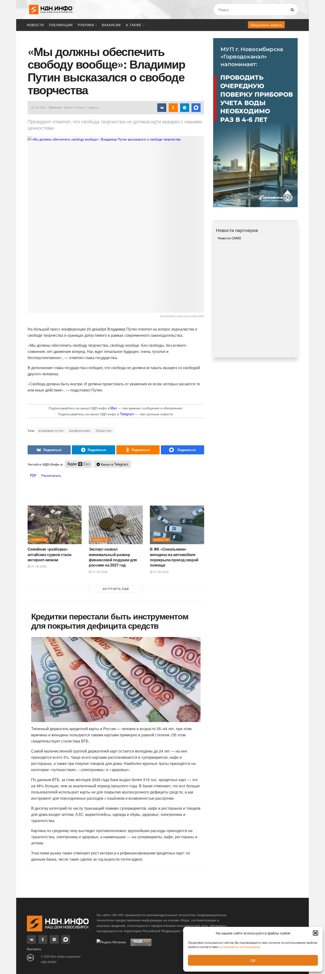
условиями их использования (240, 947)
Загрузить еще (116, 589)
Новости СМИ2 (229, 238)
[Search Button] (293, 9)
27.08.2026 (38, 566)
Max (113, 408)
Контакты (34, 948)
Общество (104, 430)
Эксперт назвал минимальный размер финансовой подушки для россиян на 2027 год (113, 557)
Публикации (61, 25)
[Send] (182, 449)
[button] (315, 933)
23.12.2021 (38, 107)
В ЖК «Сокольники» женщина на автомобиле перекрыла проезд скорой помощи (174, 557)
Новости (35, 25)
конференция (79, 430)
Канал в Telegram (114, 464)
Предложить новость (266, 24)
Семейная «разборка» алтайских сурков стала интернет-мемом (49, 554)
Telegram (127, 414)
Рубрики (86, 25)
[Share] (49, 449)
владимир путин (51, 430)
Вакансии (111, 25)
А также (134, 25)
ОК (253, 960)
